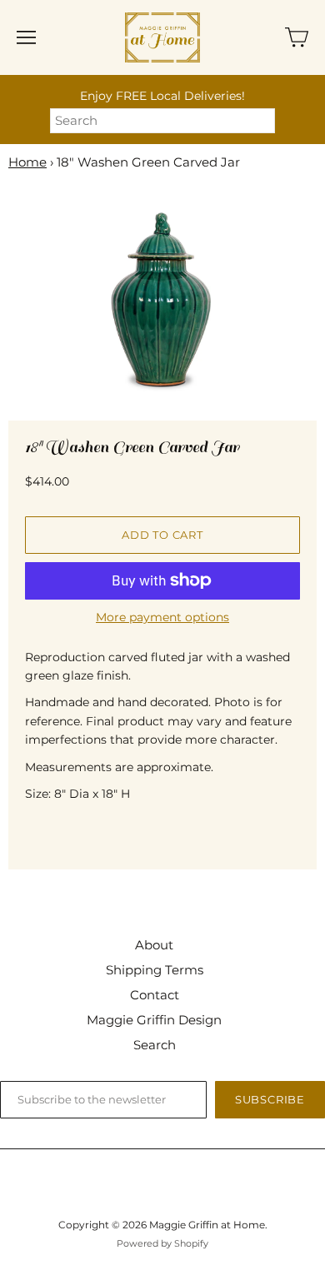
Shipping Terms (154, 970)
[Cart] (296, 37)
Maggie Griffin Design (154, 1020)
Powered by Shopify (162, 1243)
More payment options (162, 617)
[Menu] (26, 37)
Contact (154, 995)
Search (154, 1045)
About (154, 945)
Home (27, 162)
